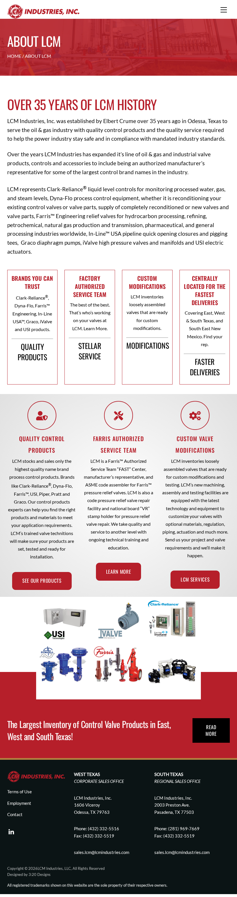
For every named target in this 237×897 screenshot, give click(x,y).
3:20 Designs (40, 874)
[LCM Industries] (43, 10)
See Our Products (42, 580)
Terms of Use (19, 791)
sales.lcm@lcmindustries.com (182, 852)
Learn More (118, 571)
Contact (15, 814)
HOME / (16, 56)
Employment (19, 803)
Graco (28, 242)
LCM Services (195, 579)
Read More (211, 730)
